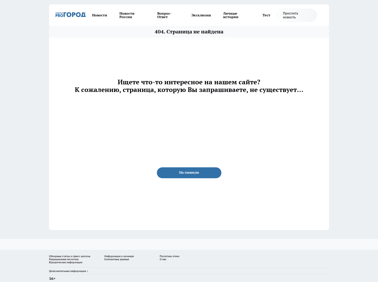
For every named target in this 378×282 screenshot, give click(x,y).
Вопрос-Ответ (164, 15)
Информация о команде (119, 256)
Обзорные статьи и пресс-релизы (69, 256)
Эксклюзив (201, 15)
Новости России (127, 15)
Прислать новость (290, 15)
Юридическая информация (65, 262)
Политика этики (169, 256)
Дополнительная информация (67, 271)
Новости (99, 15)
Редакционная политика (64, 259)
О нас (163, 259)
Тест (266, 15)
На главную (189, 172)
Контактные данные (116, 259)
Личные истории (230, 15)
